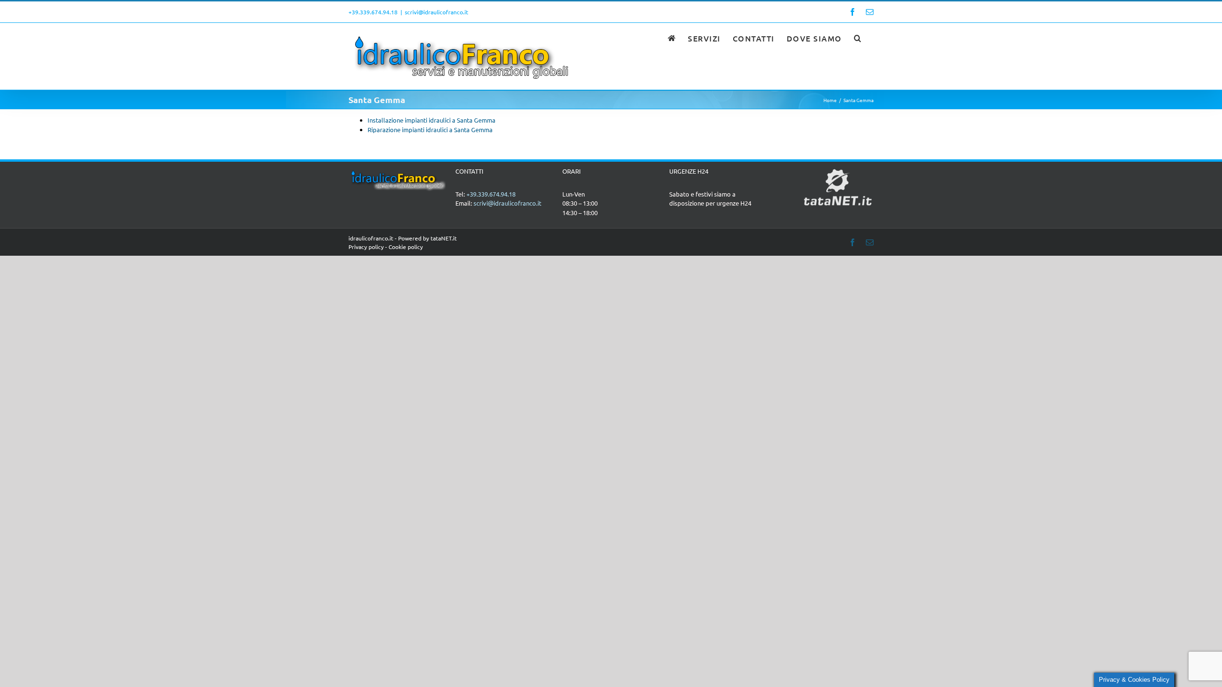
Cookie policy (406, 246)
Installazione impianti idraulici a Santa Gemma (431, 120)
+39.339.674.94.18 (373, 12)
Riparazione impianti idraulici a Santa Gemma (430, 129)
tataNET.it (444, 238)
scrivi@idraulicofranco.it (436, 12)
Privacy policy (366, 246)
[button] (858, 37)
